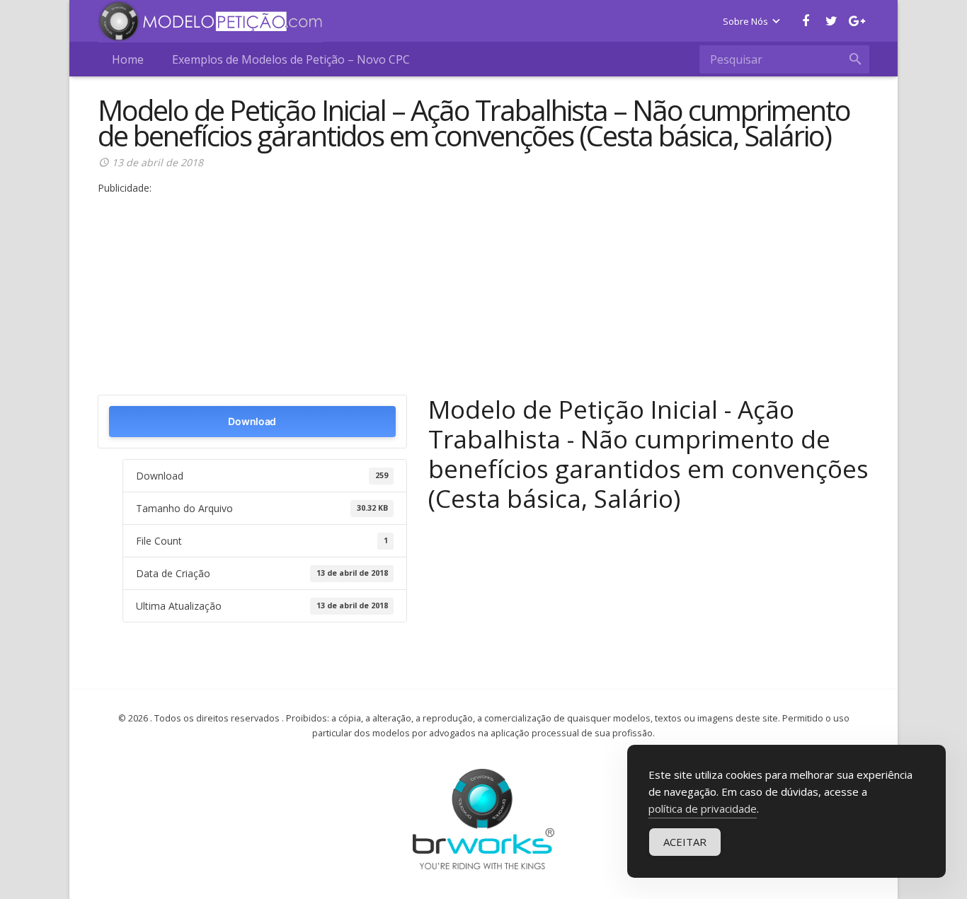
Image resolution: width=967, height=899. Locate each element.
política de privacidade (702, 808)
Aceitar (684, 842)
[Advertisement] (483, 296)
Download (252, 421)
